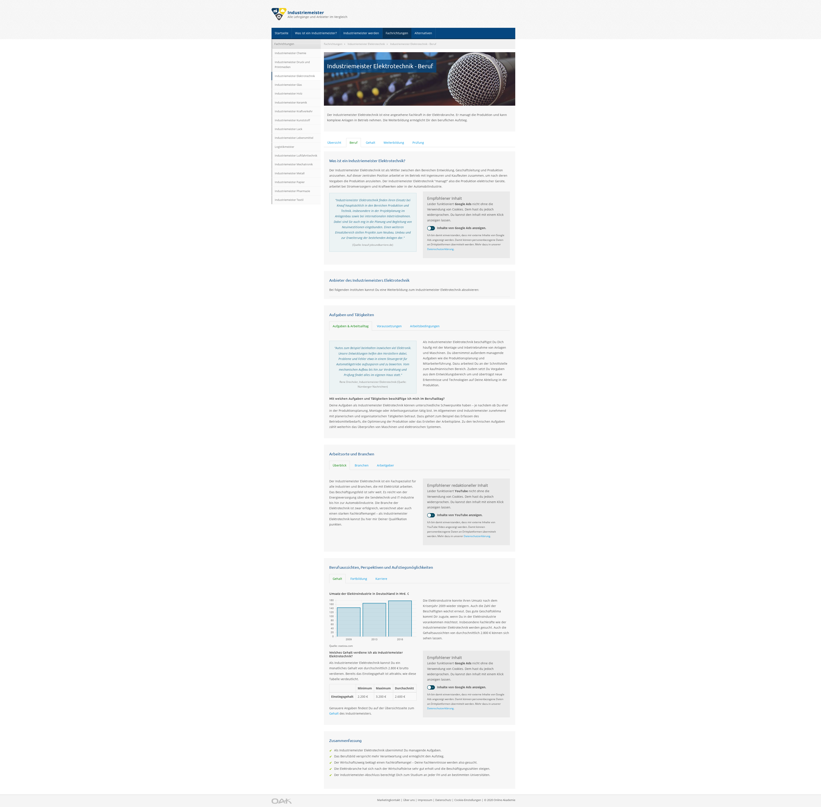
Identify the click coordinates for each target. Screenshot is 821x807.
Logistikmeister (284, 147)
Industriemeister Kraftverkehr (294, 111)
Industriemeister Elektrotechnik (295, 76)
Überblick (339, 465)
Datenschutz (443, 800)
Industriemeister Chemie (290, 53)
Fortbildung (358, 579)
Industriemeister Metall (289, 173)
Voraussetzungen (389, 326)
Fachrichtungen (397, 33)
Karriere (381, 579)
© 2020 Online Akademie (499, 800)
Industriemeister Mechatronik (294, 164)
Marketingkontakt (388, 800)
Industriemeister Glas (288, 85)
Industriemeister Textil (289, 200)
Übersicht (334, 143)
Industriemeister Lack (288, 129)
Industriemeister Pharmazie (292, 191)
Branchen (362, 465)
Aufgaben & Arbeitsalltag (351, 326)
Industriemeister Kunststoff (292, 120)
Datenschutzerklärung (440, 249)
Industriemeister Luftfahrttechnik (296, 155)
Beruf (353, 143)
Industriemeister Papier (290, 182)
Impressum (425, 800)
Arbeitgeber (385, 465)
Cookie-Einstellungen (467, 800)
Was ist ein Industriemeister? (316, 33)
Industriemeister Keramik (291, 102)
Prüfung (418, 143)
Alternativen (423, 33)
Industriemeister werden (361, 33)
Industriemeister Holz (288, 93)
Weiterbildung (394, 143)
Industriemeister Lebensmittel (294, 138)
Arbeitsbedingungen (425, 326)
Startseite (281, 33)
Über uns (409, 800)
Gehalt (370, 143)
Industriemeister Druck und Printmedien (292, 64)
